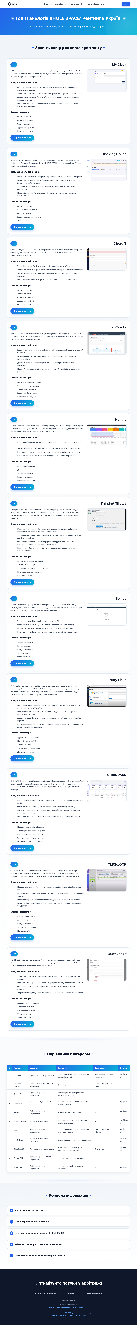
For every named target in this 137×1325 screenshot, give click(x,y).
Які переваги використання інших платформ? (36, 1244)
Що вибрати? (76, 4)
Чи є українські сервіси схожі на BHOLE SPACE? (37, 1233)
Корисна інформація (95, 4)
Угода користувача (80, 1308)
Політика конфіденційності (60, 1308)
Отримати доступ (22, 138)
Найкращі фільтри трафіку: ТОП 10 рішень (68, 1315)
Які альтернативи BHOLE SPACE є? (31, 1221)
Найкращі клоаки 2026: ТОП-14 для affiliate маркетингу (68, 1313)
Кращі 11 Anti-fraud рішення (55, 4)
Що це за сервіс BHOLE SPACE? (29, 1210)
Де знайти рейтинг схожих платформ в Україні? (38, 1255)
